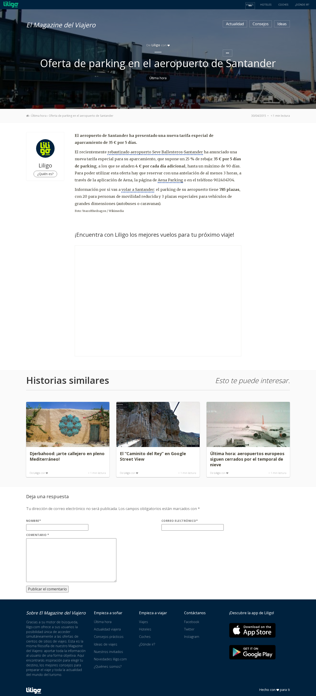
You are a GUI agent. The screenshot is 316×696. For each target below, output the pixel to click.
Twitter (189, 629)
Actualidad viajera (107, 629)
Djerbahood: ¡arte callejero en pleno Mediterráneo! (67, 456)
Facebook (191, 622)
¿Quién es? (45, 174)
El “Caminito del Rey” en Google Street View (153, 456)
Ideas (282, 23)
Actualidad (235, 23)
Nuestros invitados (108, 651)
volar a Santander (137, 189)
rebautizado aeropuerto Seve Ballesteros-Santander (155, 152)
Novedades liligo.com (110, 659)
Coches (145, 636)
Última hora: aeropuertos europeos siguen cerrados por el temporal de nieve (247, 459)
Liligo (37, 473)
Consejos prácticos (109, 636)
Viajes (143, 622)
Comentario (37, 535)
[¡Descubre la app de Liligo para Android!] (252, 652)
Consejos (261, 23)
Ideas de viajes (105, 644)
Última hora (158, 78)
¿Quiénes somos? (107, 666)
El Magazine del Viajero (61, 24)
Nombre (33, 521)
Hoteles (145, 629)
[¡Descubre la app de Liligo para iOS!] (252, 630)
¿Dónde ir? (147, 644)
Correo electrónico (179, 521)
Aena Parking (170, 180)
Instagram (191, 636)
